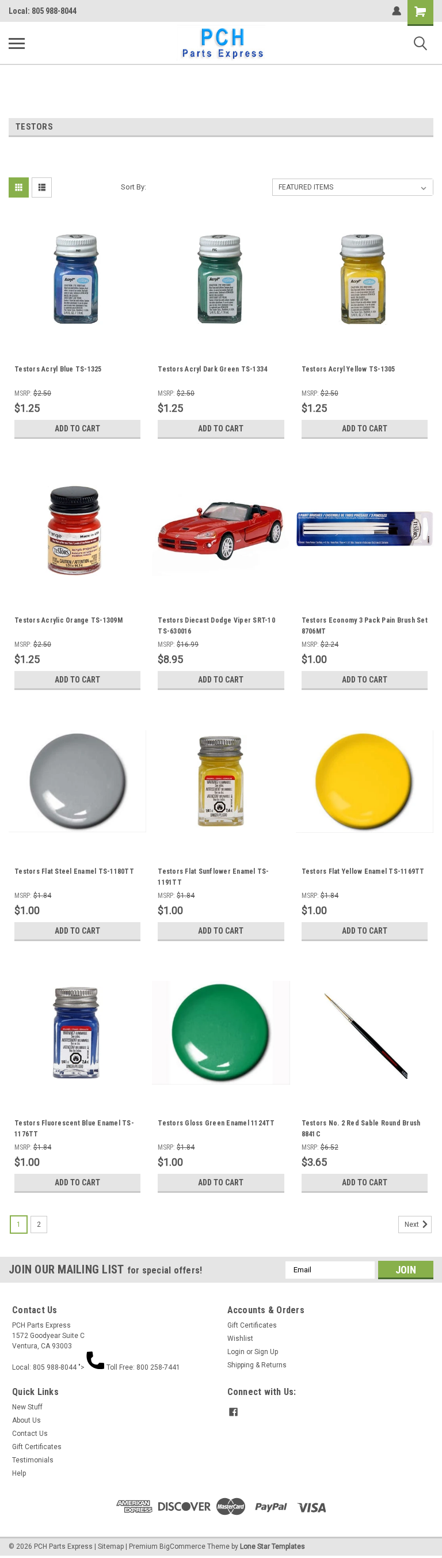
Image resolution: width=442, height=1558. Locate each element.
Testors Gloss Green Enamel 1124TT (216, 1123)
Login (236, 1352)
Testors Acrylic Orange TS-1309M (68, 620)
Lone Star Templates (272, 1546)
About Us (26, 1420)
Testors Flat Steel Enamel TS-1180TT (74, 871)
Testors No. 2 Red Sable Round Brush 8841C (361, 1128)
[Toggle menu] (17, 43)
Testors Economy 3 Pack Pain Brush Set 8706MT (365, 625)
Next (413, 1224)
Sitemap (111, 1546)
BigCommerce (182, 1546)
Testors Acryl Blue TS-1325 (58, 369)
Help (19, 1473)
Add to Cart (77, 428)
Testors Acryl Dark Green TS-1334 (212, 369)
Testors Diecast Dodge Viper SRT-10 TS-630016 (216, 625)
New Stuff (27, 1407)
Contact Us (30, 1434)
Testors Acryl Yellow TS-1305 (348, 369)
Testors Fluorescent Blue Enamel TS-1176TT (74, 1128)
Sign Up (266, 1352)
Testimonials (33, 1460)
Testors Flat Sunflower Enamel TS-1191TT (213, 876)
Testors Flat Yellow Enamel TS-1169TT (363, 871)
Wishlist (240, 1339)
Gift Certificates (252, 1325)
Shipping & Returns (257, 1365)
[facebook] (233, 1412)
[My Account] (396, 11)
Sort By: (133, 187)
